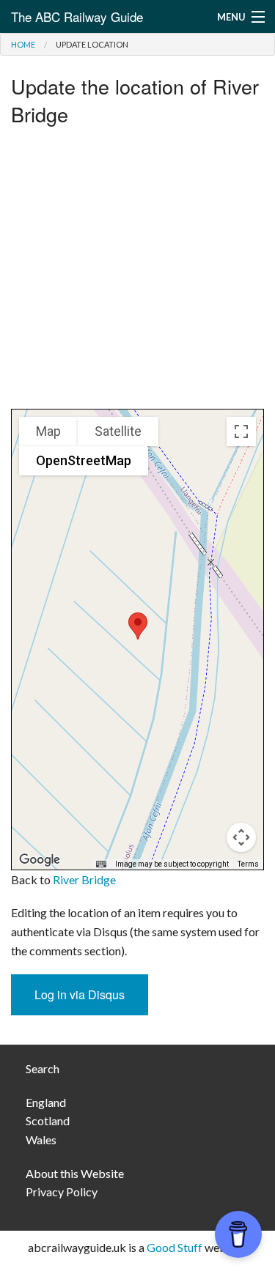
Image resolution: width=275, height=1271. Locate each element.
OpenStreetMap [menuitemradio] (83, 460)
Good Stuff (174, 1247)
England (46, 1102)
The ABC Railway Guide (77, 16)
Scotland (48, 1120)
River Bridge (84, 879)
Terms (248, 864)
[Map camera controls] (241, 837)
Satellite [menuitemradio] (118, 431)
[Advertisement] (137, 271)
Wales (41, 1139)
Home (23, 44)
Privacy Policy (62, 1191)
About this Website (75, 1173)
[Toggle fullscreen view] (241, 431)
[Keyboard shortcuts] (101, 864)
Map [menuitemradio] (48, 431)
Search (42, 1068)
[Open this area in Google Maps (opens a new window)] (39, 860)
